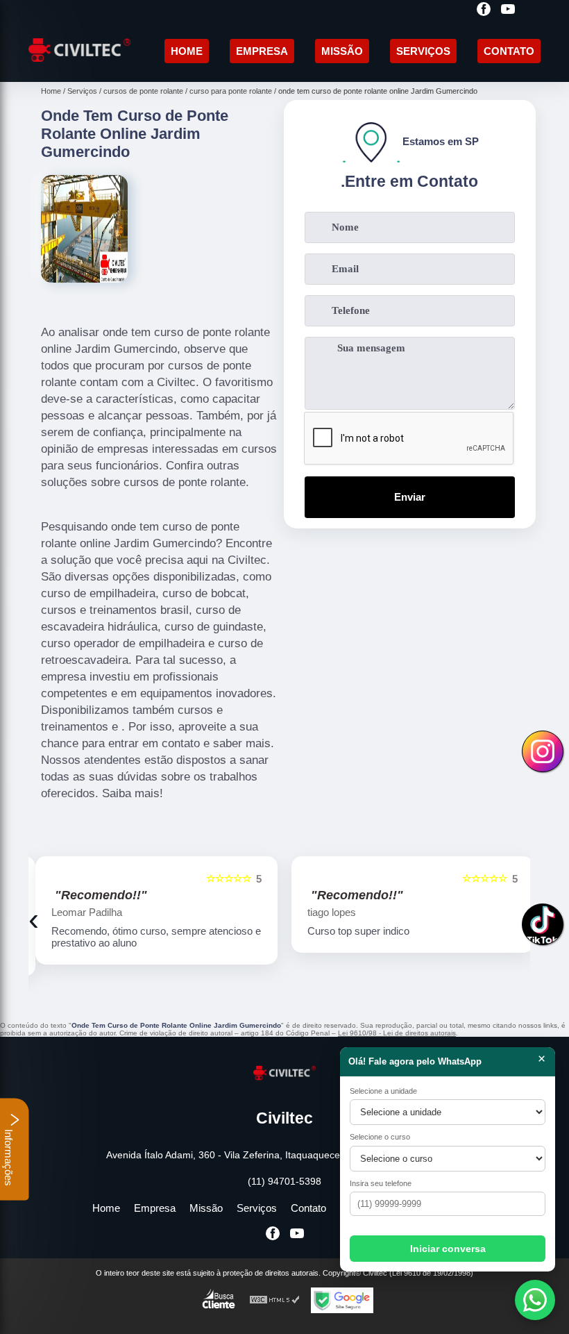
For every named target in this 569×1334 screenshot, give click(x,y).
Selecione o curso (380, 1137)
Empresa (262, 51)
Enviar (409, 497)
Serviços (423, 51)
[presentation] (33, 919)
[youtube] (508, 10)
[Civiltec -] (79, 66)
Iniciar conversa (448, 1248)
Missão (342, 51)
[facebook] (484, 10)
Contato (509, 51)
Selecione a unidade (383, 1091)
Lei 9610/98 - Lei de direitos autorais (397, 1033)
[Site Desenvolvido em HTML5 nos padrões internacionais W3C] (274, 1300)
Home (187, 51)
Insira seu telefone (380, 1183)
